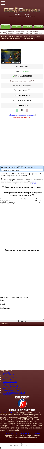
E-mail (2, 304)
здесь (34, 183)
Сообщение (5, 308)
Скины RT (38, 27)
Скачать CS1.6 (5, 27)
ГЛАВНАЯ (8, 433)
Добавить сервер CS (11, 386)
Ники (16, 27)
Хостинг (27, 27)
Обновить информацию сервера (22, 115)
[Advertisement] (22, 348)
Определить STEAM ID (12, 390)
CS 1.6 (17, 433)
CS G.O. (36, 433)
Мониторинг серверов (12, 388)
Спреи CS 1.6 (8, 375)
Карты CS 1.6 (8, 379)
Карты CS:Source (10, 382)
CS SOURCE (26, 433)
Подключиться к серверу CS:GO (22, 81)
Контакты (7, 395)
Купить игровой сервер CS (14, 393)
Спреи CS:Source (10, 377)
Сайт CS (6, 373)
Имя (2, 300)
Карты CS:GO (8, 384)
